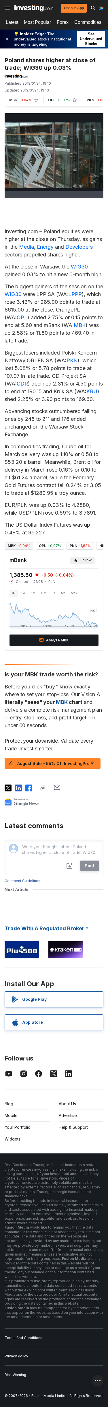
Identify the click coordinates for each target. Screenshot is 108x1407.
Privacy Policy (16, 1356)
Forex (63, 22)
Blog (9, 1103)
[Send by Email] (57, 787)
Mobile (11, 1115)
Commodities (87, 22)
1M (33, 593)
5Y (63, 593)
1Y (53, 593)
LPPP (75, 294)
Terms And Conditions (23, 1338)
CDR (22, 384)
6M (43, 593)
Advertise (68, 1115)
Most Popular (37, 22)
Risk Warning (15, 1375)
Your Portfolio (18, 1127)
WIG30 (79, 267)
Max (74, 593)
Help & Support (73, 1127)
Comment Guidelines (22, 881)
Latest (12, 22)
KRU (91, 391)
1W (23, 593)
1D (14, 593)
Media (26, 247)
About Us (67, 1103)
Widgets (12, 1139)
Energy (45, 247)
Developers (79, 247)
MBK (80, 325)
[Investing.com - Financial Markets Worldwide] (33, 8)
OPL (22, 317)
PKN (72, 360)
